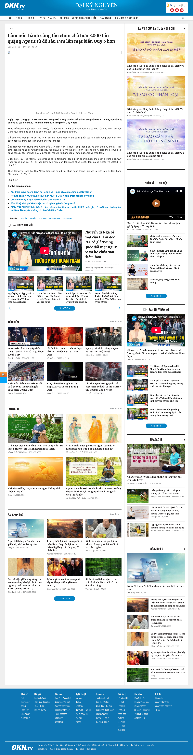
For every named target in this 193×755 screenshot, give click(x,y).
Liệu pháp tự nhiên (141, 714)
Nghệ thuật (59, 721)
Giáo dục (100, 694)
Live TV (41, 18)
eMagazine (156, 439)
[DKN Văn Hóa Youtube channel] (182, 10)
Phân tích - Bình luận (42, 702)
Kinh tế (88, 393)
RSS (51, 749)
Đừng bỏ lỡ (156, 549)
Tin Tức (87, 261)
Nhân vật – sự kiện (156, 183)
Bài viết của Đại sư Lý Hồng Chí (156, 28)
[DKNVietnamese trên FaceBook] (171, 5)
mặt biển (42, 218)
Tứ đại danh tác (61, 714)
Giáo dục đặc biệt (102, 702)
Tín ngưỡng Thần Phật (75, 452)
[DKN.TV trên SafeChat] (168, 5)
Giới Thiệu (21, 9)
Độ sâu (33, 218)
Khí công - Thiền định (142, 710)
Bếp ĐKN (121, 706)
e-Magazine (105, 18)
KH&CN (158, 694)
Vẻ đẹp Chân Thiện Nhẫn (17, 452)
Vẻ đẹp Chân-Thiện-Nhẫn (84, 18)
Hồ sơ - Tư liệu (39, 706)
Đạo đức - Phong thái (63, 698)
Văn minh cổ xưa (82, 714)
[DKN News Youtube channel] (172, 10)
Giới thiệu (42, 749)
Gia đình (121, 702)
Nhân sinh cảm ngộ (62, 702)
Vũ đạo (78, 721)
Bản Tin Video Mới (159, 309)
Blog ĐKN (121, 721)
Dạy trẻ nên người (102, 718)
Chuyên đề (59, 718)
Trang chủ (10, 18)
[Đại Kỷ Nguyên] (15, 5)
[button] (120, 308)
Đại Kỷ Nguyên (95, 745)
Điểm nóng (89, 355)
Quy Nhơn (67, 218)
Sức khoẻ (121, 729)
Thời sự (19, 18)
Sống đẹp (121, 710)
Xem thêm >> (116, 321)
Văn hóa (52, 18)
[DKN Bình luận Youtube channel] (177, 10)
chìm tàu (23, 218)
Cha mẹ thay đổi (102, 714)
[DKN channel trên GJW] (180, 5)
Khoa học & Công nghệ (126, 18)
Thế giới (30, 18)
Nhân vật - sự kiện (134, 230)
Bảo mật (80, 749)
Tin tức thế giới (40, 698)
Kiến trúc (79, 706)
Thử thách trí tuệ (102, 698)
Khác (10, 28)
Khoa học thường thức (163, 706)
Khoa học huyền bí (162, 702)
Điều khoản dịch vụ (64, 749)
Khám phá (122, 714)
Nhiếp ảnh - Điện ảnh (83, 710)
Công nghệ (159, 698)
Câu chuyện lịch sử (15, 592)
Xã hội (23, 706)
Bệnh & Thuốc (139, 698)
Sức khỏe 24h (139, 718)
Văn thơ (79, 718)
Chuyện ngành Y (140, 706)
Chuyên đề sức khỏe (141, 702)
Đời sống (64, 18)
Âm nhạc (79, 698)
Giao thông (25, 714)
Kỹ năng (121, 718)
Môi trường (51, 358)
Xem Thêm (64, 308)
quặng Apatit (54, 218)
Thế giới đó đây (40, 710)
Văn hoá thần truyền (54, 554)
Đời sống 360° (124, 698)
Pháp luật (25, 710)
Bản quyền (91, 749)
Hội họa (78, 702)
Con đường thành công (105, 710)
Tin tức (157, 710)
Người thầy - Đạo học (104, 706)
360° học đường (102, 721)
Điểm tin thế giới (14, 358)
